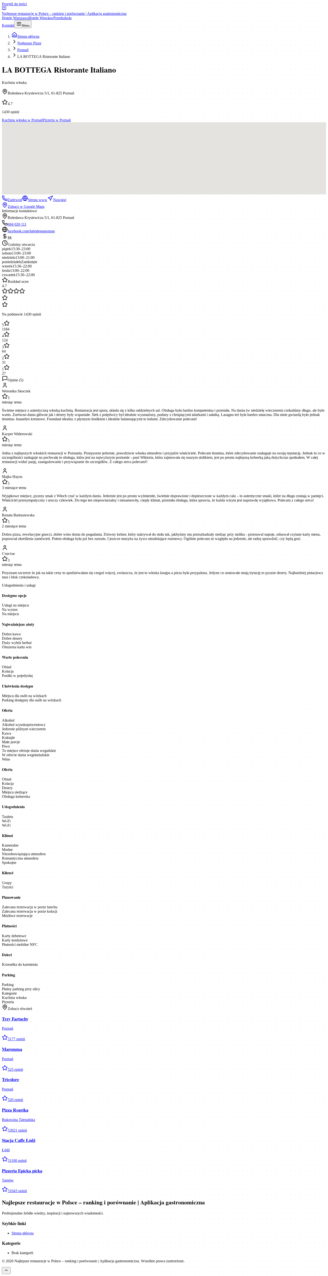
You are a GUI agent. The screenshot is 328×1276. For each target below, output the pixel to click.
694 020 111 (17, 224)
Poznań (23, 50)
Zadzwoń (15, 200)
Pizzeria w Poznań (57, 120)
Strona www (37, 200)
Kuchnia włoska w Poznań (22, 120)
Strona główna (23, 1233)
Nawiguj (59, 200)
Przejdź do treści (14, 4)
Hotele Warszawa (15, 18)
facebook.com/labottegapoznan (31, 231)
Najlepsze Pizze (29, 43)
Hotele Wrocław (41, 18)
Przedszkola (62, 18)
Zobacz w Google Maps (26, 206)
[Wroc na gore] (6, 1270)
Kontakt (8, 25)
